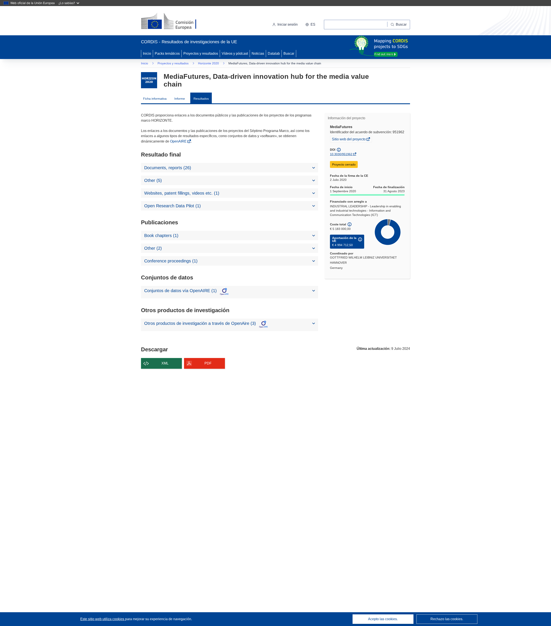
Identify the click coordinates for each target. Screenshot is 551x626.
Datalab (274, 53)
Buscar (288, 53)
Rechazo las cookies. (446, 619)
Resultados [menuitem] (201, 98)
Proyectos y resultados (200, 53)
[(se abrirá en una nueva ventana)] (175, 21)
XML (165, 363)
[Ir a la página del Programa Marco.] (149, 80)
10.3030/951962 (341, 154)
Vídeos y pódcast (235, 53)
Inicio (147, 53)
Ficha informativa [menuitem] (155, 98)
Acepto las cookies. (383, 619)
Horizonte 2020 (208, 63)
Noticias (258, 53)
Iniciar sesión (287, 24)
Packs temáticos (167, 53)
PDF (208, 363)
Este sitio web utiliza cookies (102, 619)
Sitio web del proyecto (349, 140)
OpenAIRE (178, 141)
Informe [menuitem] (179, 98)
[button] (310, 24)
